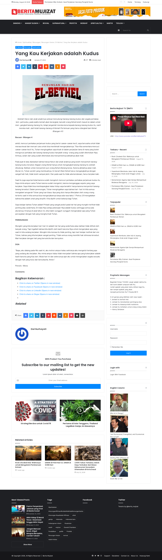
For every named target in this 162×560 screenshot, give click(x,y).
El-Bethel (59, 42)
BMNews (16, 23)
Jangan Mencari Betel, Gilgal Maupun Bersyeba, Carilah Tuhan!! (34, 532)
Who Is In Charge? (117, 413)
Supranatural (58, 23)
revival (65, 535)
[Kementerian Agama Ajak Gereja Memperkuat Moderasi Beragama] (112, 245)
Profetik (73, 23)
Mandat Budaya (31, 23)
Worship (83, 23)
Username (114, 329)
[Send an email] (30, 60)
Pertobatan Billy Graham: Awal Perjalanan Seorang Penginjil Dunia (69, 2)
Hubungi (146, 2)
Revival (46, 23)
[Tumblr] (34, 66)
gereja (51, 519)
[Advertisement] (128, 61)
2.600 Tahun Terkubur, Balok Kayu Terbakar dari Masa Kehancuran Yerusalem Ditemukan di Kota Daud (87, 466)
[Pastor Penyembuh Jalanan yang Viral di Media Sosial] (18, 509)
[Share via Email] (77, 315)
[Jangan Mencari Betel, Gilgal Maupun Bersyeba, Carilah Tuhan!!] (18, 532)
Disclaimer (115, 556)
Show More (27, 544)
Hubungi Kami (145, 556)
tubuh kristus (53, 539)
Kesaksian (68, 523)
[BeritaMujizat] (34, 12)
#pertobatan (53, 507)
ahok (74, 515)
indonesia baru (70, 519)
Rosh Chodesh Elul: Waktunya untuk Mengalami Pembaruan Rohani (28, 464)
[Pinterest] (40, 66)
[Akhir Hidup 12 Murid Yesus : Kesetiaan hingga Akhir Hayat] (18, 520)
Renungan (36, 42)
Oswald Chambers (70, 527)
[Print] (82, 315)
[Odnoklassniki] (57, 66)
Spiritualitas (96, 23)
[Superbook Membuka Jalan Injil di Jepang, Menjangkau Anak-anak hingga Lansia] (112, 233)
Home (130, 2)
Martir (110, 23)
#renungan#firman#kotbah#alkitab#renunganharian (66, 511)
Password (113, 338)
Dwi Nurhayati (24, 60)
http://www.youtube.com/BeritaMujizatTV (130, 136)
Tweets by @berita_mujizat (128, 506)
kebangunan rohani (55, 523)
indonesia (59, 519)
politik (61, 531)
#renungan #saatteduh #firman (59, 515)
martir (50, 527)
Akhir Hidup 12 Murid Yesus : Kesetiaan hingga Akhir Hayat (35, 519)
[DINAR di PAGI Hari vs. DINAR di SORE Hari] (58, 453)
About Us (134, 556)
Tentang (137, 2)
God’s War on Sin (116, 479)
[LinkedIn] (29, 66)
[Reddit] (46, 66)
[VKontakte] (51, 66)
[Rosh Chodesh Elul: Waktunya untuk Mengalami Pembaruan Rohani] (28, 453)
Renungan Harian (48, 42)
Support (107, 556)
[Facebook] (17, 66)
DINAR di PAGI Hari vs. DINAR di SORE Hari (58, 463)
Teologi (119, 23)
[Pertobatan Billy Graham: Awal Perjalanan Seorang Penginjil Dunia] (112, 257)
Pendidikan (52, 531)
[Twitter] (23, 66)
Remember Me (117, 347)
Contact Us (125, 556)
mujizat (58, 527)
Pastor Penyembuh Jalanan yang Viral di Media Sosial (34, 508)
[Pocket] (63, 66)
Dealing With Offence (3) (119, 458)
